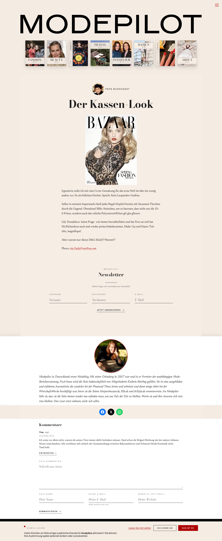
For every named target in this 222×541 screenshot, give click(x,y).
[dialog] (111, 531)
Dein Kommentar (50, 461)
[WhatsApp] (119, 412)
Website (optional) (151, 494)
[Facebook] (102, 412)
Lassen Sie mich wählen (139, 528)
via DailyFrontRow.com (82, 248)
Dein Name (46, 494)
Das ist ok (188, 528)
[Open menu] (217, 5)
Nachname (99, 294)
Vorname (55, 294)
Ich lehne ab (165, 528)
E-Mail (139, 294)
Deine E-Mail (97, 494)
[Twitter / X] (111, 412)
